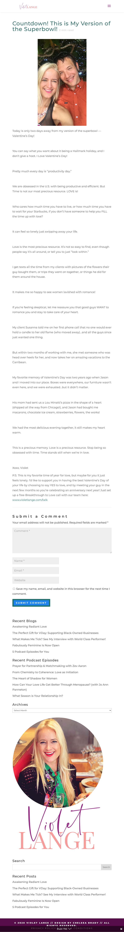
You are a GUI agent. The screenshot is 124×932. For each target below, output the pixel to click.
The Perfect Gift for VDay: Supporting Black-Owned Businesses (55, 633)
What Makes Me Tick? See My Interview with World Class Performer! (59, 639)
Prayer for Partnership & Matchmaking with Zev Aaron (49, 666)
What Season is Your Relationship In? (37, 696)
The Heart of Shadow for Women (34, 678)
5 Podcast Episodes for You (30, 651)
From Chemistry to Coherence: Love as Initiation (45, 672)
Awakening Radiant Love (29, 626)
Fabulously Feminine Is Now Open (35, 645)
